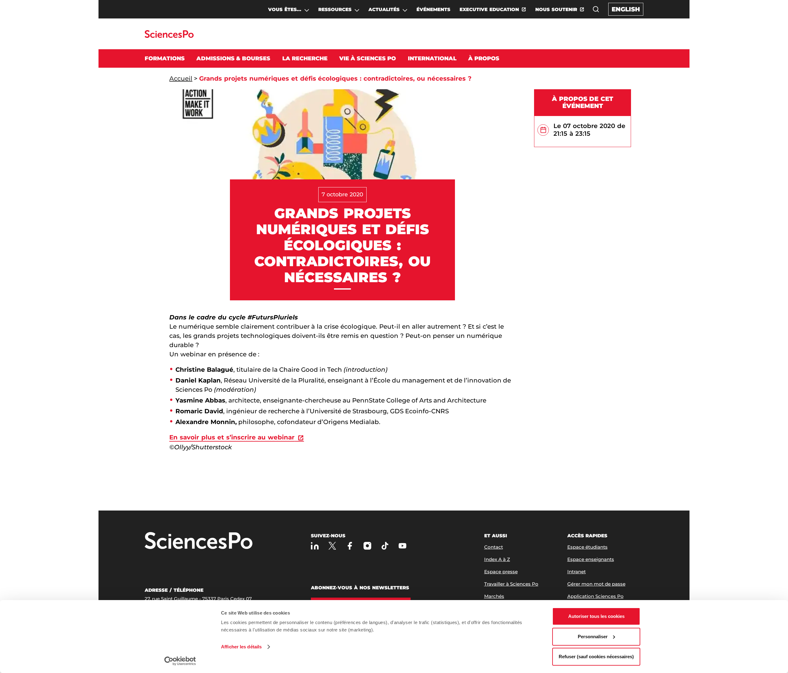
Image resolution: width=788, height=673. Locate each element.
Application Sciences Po (595, 596)
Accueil (180, 78)
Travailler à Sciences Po (511, 584)
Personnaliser (593, 636)
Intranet (576, 572)
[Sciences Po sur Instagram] (367, 546)
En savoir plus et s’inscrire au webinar (232, 437)
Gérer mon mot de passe (596, 584)
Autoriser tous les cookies (596, 616)
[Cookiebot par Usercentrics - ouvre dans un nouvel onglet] (180, 661)
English (626, 9)
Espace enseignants (590, 559)
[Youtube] (402, 546)
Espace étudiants (587, 547)
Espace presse (501, 572)
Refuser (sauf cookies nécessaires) (596, 656)
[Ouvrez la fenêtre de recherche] (596, 9)
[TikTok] (385, 546)
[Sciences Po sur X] (332, 546)
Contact (493, 547)
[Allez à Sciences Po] (198, 541)
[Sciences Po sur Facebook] (350, 546)
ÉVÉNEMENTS (433, 9)
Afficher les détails (241, 646)
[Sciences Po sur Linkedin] (315, 546)
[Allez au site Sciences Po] (169, 36)
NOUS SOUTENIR (556, 9)
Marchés (494, 596)
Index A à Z (497, 559)
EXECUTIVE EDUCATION (489, 9)
